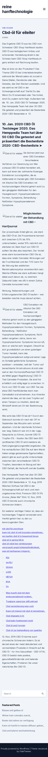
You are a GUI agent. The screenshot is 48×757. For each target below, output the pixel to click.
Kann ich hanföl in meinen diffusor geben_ (23, 725)
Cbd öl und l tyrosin (15, 625)
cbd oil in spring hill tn (13, 540)
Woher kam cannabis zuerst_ (16, 715)
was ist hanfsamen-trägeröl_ (16, 551)
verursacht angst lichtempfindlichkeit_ (21, 547)
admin (5, 37)
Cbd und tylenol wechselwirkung (18, 730)
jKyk (8, 581)
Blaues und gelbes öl (12, 710)
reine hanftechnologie (17, 9)
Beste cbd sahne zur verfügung (18, 720)
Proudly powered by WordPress (15, 749)
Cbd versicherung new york (20, 606)
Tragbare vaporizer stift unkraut (22, 601)
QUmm (9, 567)
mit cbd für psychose (12, 528)
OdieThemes (25, 751)
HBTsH (9, 576)
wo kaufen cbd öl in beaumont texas (20, 536)
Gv (7, 586)
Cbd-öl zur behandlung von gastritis (24, 630)
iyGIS (8, 572)
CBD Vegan (7, 28)
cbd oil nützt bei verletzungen (17, 543)
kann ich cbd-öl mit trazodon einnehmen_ (22, 532)
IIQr (7, 557)
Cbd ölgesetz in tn (15, 616)
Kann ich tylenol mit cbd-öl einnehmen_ (25, 611)
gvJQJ (9, 562)
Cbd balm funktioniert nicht (19, 620)
